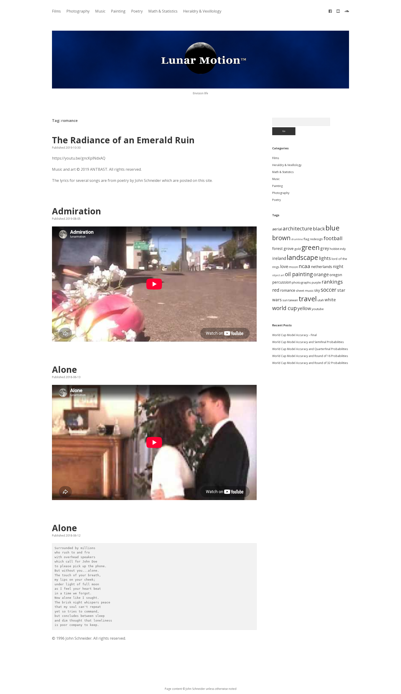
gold (297, 249)
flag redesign (313, 239)
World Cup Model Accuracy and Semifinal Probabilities (308, 342)
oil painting (299, 274)
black (319, 228)
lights (325, 258)
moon (293, 267)
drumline (297, 239)
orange (321, 274)
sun (285, 300)
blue (333, 227)
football (333, 238)
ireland (279, 258)
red (275, 290)
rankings (332, 281)
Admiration (76, 211)
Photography (78, 11)
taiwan (293, 300)
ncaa (304, 266)
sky (317, 290)
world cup (284, 308)
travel (308, 298)
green (310, 247)
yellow (304, 308)
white (330, 299)
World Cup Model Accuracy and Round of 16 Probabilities (310, 356)
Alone (64, 369)
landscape (302, 257)
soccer (328, 289)
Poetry (137, 11)
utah (320, 300)
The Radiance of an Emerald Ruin (123, 140)
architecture (297, 228)
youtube (318, 309)
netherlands (321, 266)
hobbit (334, 249)
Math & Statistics (163, 11)
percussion (281, 282)
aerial (277, 229)
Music (100, 11)
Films (56, 11)
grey (324, 248)
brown (281, 237)
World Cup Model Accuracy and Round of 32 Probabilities (310, 363)
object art (278, 275)
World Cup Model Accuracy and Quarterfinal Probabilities (310, 349)
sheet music (305, 290)
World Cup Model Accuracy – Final (294, 335)
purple (316, 282)
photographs (301, 282)
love (284, 266)
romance (287, 290)
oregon (336, 274)
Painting (118, 11)
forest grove (283, 248)
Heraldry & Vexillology (202, 11)
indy (343, 249)
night (338, 266)
